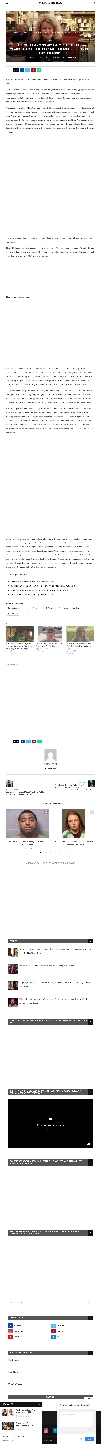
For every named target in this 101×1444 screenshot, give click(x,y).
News (25, 32)
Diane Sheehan (12, 665)
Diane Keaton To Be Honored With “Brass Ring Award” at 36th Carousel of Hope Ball (80, 646)
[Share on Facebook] (22, 70)
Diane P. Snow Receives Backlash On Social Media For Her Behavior (49, 644)
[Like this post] (17, 70)
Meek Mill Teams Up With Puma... (16, 1437)
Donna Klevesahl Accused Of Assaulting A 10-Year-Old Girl (32, 594)
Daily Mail (26, 107)
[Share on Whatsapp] (39, 70)
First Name (13, 1360)
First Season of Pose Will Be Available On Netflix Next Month (32, 581)
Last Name (13, 1372)
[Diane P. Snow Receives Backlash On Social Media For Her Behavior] (50, 634)
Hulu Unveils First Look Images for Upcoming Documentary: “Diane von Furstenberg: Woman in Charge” (19, 646)
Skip (82, 1439)
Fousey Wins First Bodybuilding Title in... (25, 1424)
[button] (9, 831)
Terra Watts (30, 57)
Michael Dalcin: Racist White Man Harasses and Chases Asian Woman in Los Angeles (40, 590)
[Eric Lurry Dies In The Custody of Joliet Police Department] (27, 823)
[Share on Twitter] (27, 70)
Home (16, 32)
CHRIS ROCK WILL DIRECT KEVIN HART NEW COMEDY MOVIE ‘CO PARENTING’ (43, 586)
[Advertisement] (50, 153)
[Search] (94, 3)
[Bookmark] (46, 812)
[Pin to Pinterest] (33, 70)
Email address (15, 1384)
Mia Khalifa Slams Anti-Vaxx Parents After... (26, 1411)
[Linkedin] (55, 1430)
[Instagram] (46, 1430)
